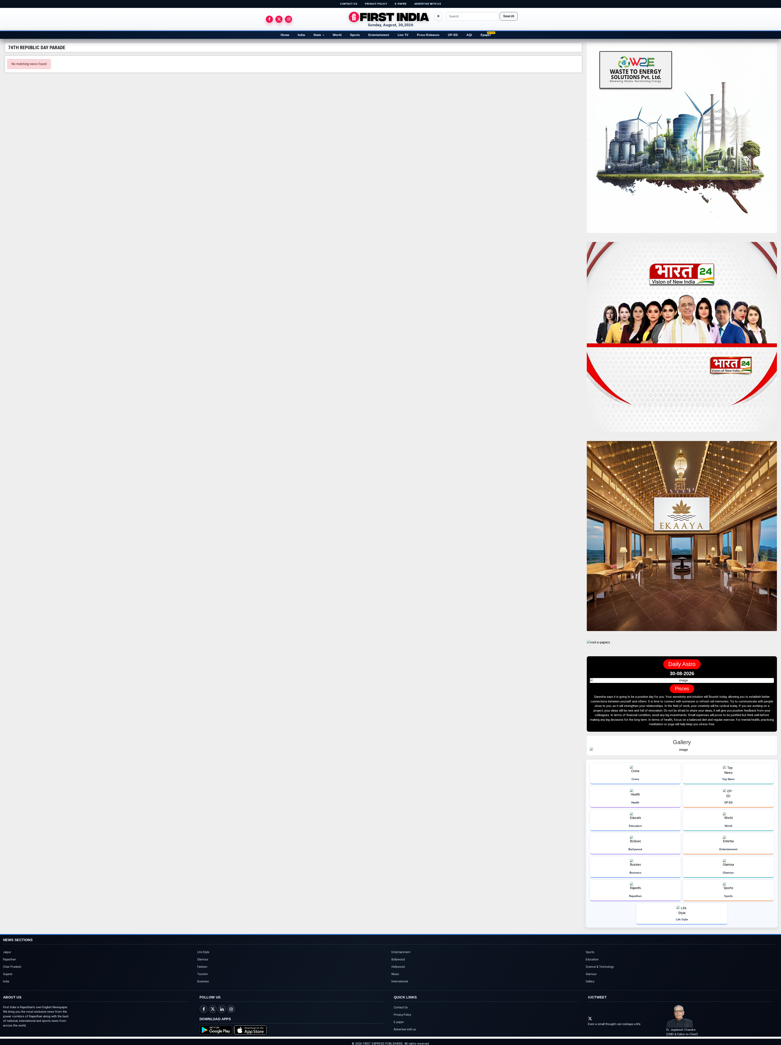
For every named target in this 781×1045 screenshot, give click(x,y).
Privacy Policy (402, 1020)
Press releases (428, 35)
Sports (355, 35)
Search (508, 16)
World (337, 35)
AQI (469, 35)
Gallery (590, 986)
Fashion (202, 972)
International (400, 986)
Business (203, 986)
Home (285, 35)
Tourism (202, 979)
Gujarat (7, 979)
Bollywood (398, 964)
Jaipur (7, 957)
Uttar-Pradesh (12, 972)
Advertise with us (405, 1034)
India (301, 35)
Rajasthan (9, 964)
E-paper (399, 1027)
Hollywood (398, 972)
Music (395, 979)
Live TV (403, 35)
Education (592, 964)
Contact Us (401, 1012)
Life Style (203, 957)
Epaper (486, 35)
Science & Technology (600, 972)
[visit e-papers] (598, 646)
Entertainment (378, 35)
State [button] (317, 35)
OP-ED (453, 35)
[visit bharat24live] (682, 339)
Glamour (202, 964)
